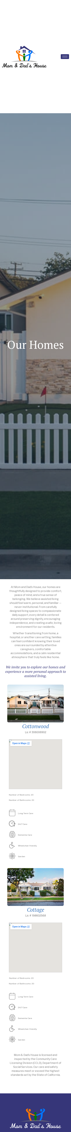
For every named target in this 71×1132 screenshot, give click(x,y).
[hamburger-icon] (65, 56)
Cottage (35, 909)
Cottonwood (35, 726)
